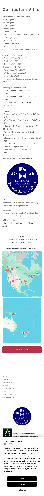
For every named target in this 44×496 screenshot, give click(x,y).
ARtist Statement (22, 350)
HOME (4, 377)
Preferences (22, 490)
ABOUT (5, 380)
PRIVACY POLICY (9, 394)
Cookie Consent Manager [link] (12, 441)
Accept (22, 479)
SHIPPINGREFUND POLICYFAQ (8, 388)
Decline (22, 484)
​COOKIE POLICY (8, 397)
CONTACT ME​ (7, 383)
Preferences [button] (8, 471)
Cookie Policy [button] (27, 466)
